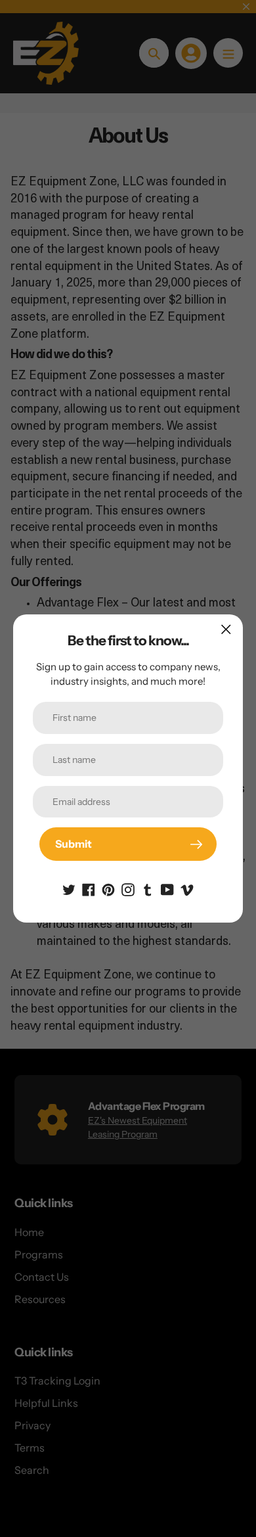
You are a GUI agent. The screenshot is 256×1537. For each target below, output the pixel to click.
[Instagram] (128, 888)
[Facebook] (88, 888)
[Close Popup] (226, 629)
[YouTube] (167, 888)
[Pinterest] (108, 888)
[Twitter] (68, 888)
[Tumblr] (147, 888)
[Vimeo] (187, 888)
